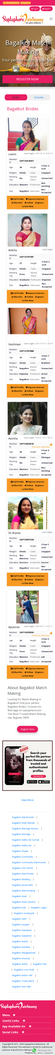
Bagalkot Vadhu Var (21, 845)
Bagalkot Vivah (19, 896)
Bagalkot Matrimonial (22, 817)
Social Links (10, 1032)
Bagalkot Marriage (21, 834)
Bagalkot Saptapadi (21, 930)
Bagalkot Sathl (19, 918)
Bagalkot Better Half (22, 975)
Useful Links (11, 1020)
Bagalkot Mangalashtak (23, 952)
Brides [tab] (16, 97)
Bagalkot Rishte (20, 964)
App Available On (14, 1026)
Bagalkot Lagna (39, 907)
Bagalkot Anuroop (21, 958)
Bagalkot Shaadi (20, 851)
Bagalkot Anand (20, 941)
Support (26, 3)
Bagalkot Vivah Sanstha (23, 901)
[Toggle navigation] (51, 18)
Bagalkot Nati (40, 964)
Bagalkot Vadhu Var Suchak (25, 839)
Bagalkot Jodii (19, 907)
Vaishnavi (14, 344)
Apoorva (13, 627)
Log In (35, 8)
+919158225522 (12, 3)
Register (47, 8)
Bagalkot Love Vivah (24, 969)
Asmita (13, 438)
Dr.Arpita (14, 533)
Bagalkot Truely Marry (23, 980)
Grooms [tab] (39, 97)
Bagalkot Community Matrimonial (29, 862)
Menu (6, 1015)
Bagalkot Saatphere (22, 935)
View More (27, 800)
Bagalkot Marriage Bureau (25, 828)
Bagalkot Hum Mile (21, 986)
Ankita (12, 250)
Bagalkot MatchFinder (23, 873)
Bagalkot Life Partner (22, 868)
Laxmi (12, 154)
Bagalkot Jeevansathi (22, 884)
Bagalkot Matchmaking (23, 890)
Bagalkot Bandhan (21, 947)
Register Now (27, 729)
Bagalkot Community (22, 856)
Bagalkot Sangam (21, 924)
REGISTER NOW (27, 79)
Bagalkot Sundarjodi (24, 913)
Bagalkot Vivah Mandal (23, 822)
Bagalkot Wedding (21, 879)
